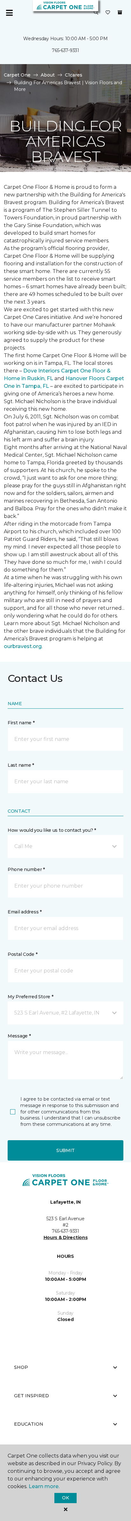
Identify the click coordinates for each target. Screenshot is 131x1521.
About (48, 75)
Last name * (21, 765)
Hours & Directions (66, 1237)
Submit (65, 1150)
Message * (19, 1036)
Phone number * (26, 869)
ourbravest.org (23, 646)
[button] (96, 13)
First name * (21, 722)
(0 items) (120, 12)
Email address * (25, 912)
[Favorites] (108, 13)
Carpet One (17, 75)
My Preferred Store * (30, 996)
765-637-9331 (65, 50)
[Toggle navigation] (9, 13)
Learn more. (44, 1486)
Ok (65, 1498)
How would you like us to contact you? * (52, 830)
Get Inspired (31, 1396)
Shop (21, 1367)
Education (28, 1424)
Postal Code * (22, 954)
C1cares (73, 75)
